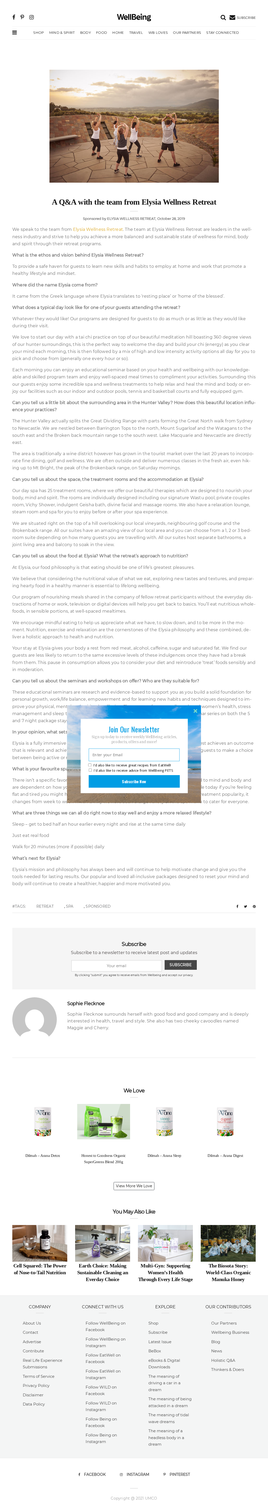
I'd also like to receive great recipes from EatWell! (132, 765)
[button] (134, 729)
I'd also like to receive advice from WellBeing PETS (133, 770)
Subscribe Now (134, 781)
